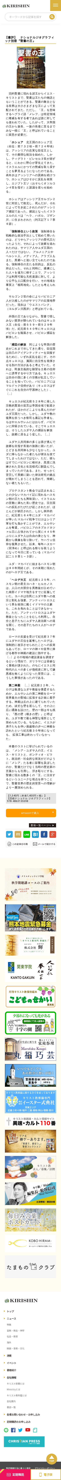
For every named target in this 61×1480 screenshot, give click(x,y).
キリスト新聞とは (15, 1383)
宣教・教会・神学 (15, 1330)
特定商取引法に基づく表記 (18, 1468)
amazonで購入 (30, 813)
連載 (9, 1355)
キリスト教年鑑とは (17, 1395)
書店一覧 (11, 1407)
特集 (9, 1324)
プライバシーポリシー (45, 1468)
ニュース (11, 1318)
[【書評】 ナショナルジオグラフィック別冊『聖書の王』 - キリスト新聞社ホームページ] (35, 837)
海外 (9, 1342)
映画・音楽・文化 (15, 1348)
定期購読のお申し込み (18, 1421)
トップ (10, 1311)
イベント (11, 1363)
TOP (51, 1461)
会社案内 (11, 1401)
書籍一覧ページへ (41, 825)
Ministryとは (13, 1389)
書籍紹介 (11, 1370)
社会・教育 (12, 1336)
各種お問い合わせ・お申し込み (23, 1414)
